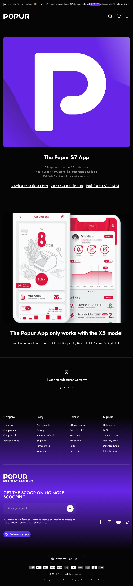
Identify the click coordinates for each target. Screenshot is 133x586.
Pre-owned (75, 440)
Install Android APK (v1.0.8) (102, 343)
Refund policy (37, 580)
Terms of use (43, 445)
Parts (72, 445)
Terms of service (63, 580)
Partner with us (11, 440)
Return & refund (45, 435)
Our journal (9, 435)
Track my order (110, 440)
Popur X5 (75, 435)
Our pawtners (10, 430)
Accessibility (43, 425)
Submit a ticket (110, 435)
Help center (109, 425)
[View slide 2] (64, 388)
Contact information (93, 580)
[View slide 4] (73, 388)
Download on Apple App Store (29, 186)
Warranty (41, 451)
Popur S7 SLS (77, 430)
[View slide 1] (60, 388)
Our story (8, 425)
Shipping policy (78, 580)
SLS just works (77, 425)
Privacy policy (49, 580)
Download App (111, 445)
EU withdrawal (110, 451)
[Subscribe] (70, 508)
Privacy (40, 430)
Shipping (41, 440)
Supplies (74, 451)
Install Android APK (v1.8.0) (102, 186)
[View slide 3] (68, 388)
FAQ (105, 430)
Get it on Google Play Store (67, 186)
